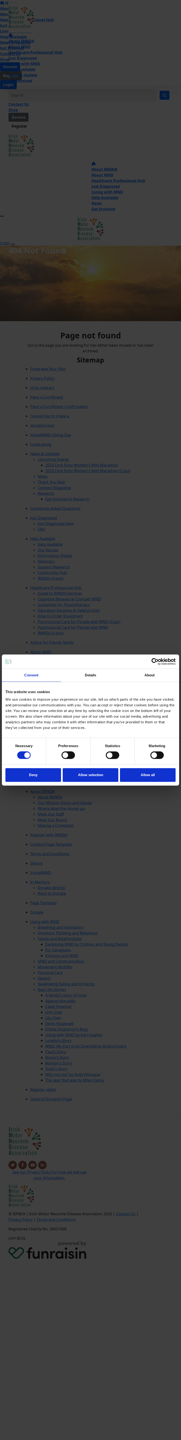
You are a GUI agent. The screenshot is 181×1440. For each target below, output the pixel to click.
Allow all (148, 775)
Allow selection (90, 775)
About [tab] (149, 675)
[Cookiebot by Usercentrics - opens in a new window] (155, 661)
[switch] (68, 755)
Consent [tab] (31, 675)
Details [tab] (90, 675)
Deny (33, 775)
